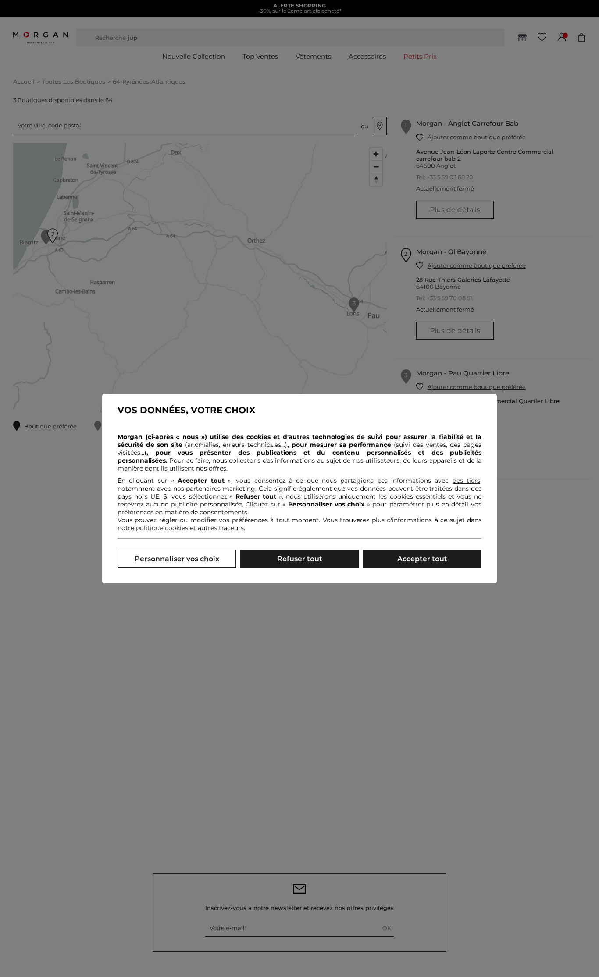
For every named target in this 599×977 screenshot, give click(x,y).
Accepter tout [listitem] (422, 559)
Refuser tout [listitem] (299, 559)
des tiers (466, 481)
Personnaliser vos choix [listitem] (177, 559)
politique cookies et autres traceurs (190, 528)
